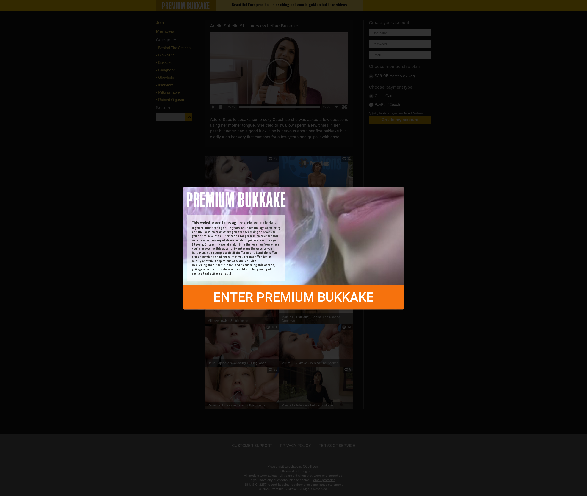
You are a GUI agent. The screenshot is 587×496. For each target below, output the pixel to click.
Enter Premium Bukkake (293, 297)
